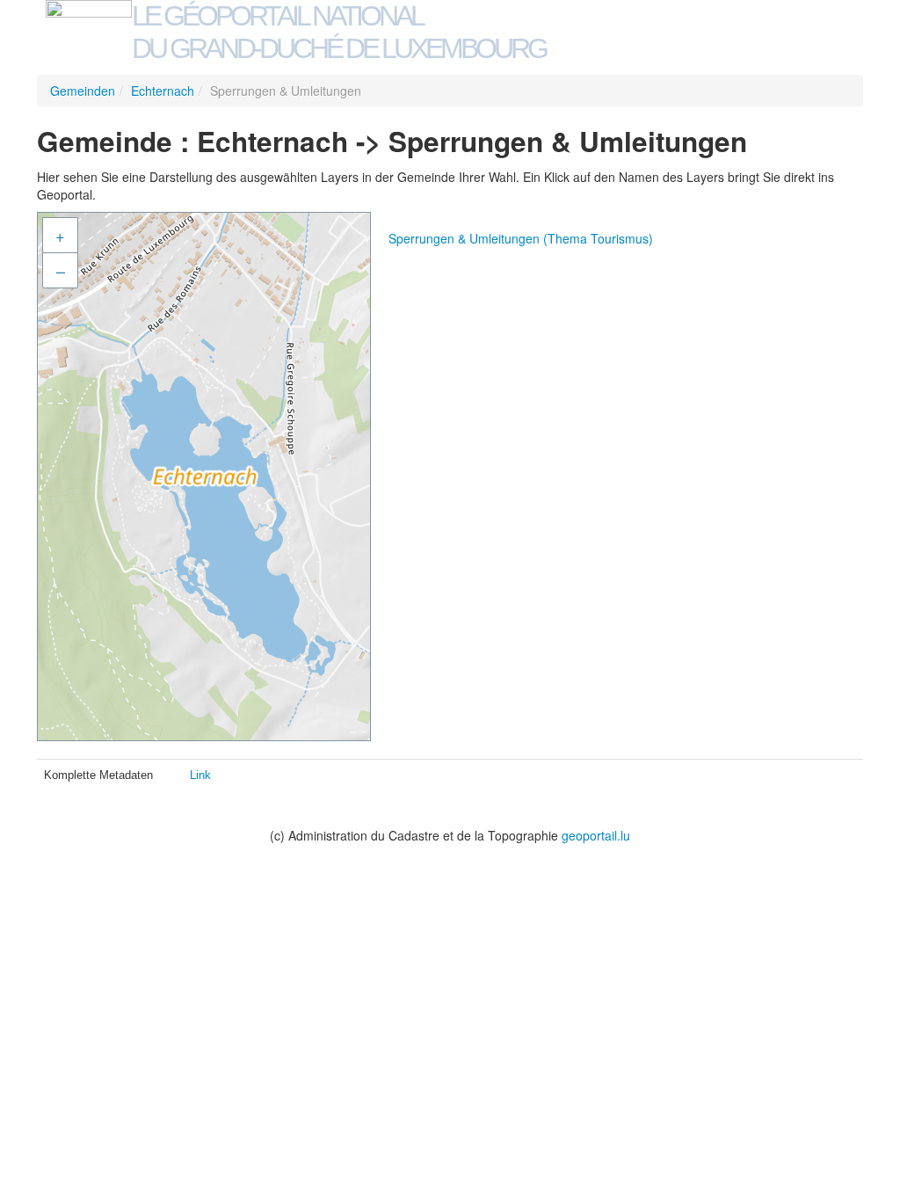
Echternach (162, 90)
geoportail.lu (596, 835)
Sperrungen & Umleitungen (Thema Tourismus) (520, 238)
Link (200, 775)
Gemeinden (82, 90)
